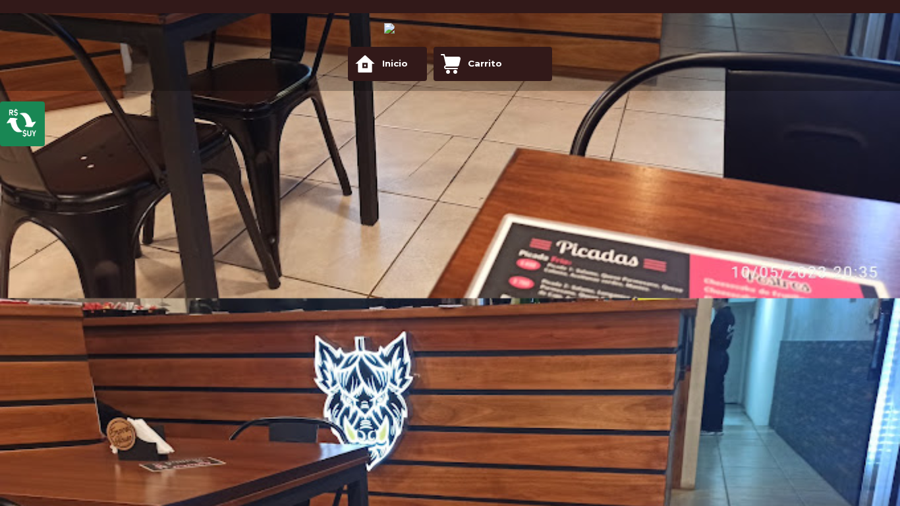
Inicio (395, 63)
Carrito (485, 63)
